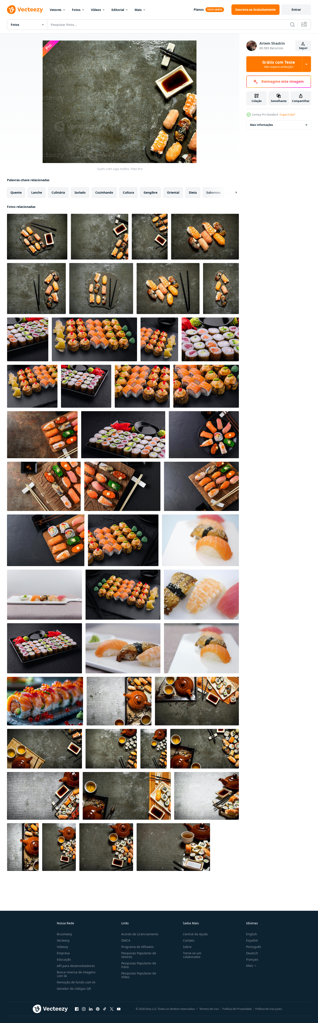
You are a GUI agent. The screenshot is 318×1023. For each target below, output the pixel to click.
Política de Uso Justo (268, 1009)
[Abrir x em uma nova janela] (111, 1009)
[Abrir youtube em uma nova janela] (118, 1009)
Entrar (296, 9)
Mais (138, 10)
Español (252, 940)
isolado (80, 192)
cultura (128, 192)
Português (253, 947)
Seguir (303, 48)
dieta (193, 192)
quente (16, 192)
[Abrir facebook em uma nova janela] (76, 1009)
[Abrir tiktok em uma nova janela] (104, 1009)
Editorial (117, 10)
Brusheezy (64, 934)
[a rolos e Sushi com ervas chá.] (59, 847)
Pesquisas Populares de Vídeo (138, 975)
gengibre (150, 192)
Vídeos (96, 10)
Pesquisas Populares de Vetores (138, 955)
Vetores (55, 10)
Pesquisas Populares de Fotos (138, 965)
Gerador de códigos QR (74, 988)
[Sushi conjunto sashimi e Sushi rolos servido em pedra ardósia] (201, 595)
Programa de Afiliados (137, 947)
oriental (173, 192)
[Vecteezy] (25, 9)
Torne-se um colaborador (192, 955)
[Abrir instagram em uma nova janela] (83, 1009)
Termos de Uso (209, 1009)
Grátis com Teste (278, 64)
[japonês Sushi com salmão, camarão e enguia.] (36, 288)
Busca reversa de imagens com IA (76, 974)
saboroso (213, 192)
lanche (36, 192)
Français (252, 959)
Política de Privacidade (237, 1009)
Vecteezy (63, 940)
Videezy (62, 947)
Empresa (63, 953)
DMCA (125, 940)
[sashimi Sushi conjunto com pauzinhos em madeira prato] (201, 486)
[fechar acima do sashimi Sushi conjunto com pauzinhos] (42, 434)
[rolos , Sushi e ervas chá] (206, 796)
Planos (199, 9)
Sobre (187, 947)
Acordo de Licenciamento (139, 934)
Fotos (76, 10)
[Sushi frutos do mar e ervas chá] (119, 701)
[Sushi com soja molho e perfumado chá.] (44, 749)
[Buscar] (292, 24)
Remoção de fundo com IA (76, 982)
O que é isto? (287, 114)
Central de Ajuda (195, 934)
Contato (188, 940)
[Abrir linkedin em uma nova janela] (90, 1009)
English (251, 934)
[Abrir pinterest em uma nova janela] (97, 1009)
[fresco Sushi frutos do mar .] (205, 237)
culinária (58, 192)
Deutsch (252, 953)
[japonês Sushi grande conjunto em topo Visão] (27, 339)
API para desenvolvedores (76, 966)
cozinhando (104, 192)
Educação (64, 959)
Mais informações (261, 125)
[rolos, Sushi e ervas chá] (43, 796)
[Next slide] (232, 192)
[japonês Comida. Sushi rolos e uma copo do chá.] (111, 749)
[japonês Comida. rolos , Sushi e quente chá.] (197, 701)
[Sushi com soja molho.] (37, 237)
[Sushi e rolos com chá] (204, 749)
